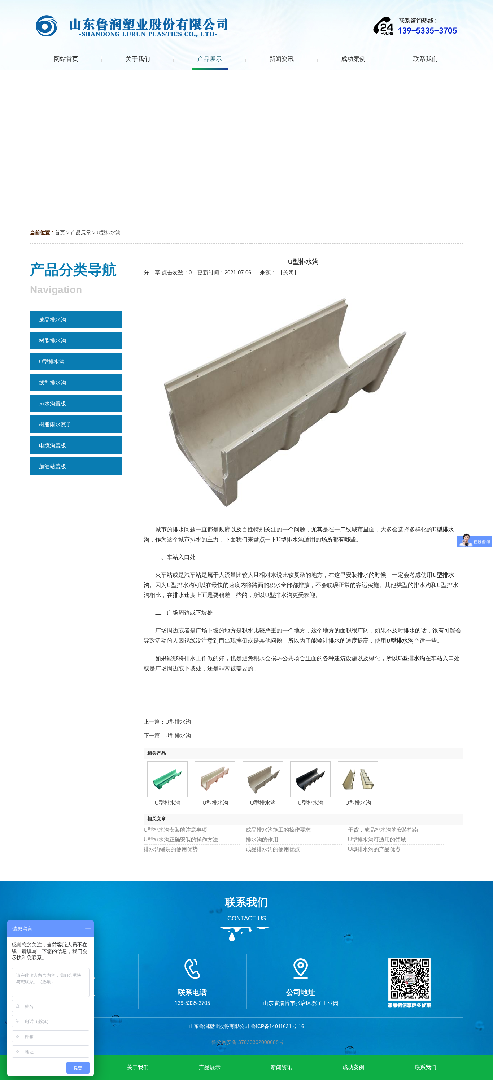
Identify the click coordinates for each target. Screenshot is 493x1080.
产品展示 (81, 232)
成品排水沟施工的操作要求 (278, 830)
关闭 (288, 272)
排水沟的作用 (262, 839)
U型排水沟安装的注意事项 (175, 830)
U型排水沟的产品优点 (374, 849)
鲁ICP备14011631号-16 (277, 1026)
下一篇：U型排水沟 (167, 735)
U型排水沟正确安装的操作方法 (181, 839)
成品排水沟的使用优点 (273, 849)
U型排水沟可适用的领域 (377, 839)
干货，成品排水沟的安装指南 (383, 830)
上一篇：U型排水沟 (167, 722)
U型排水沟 (109, 232)
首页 (60, 232)
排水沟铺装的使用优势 (171, 849)
